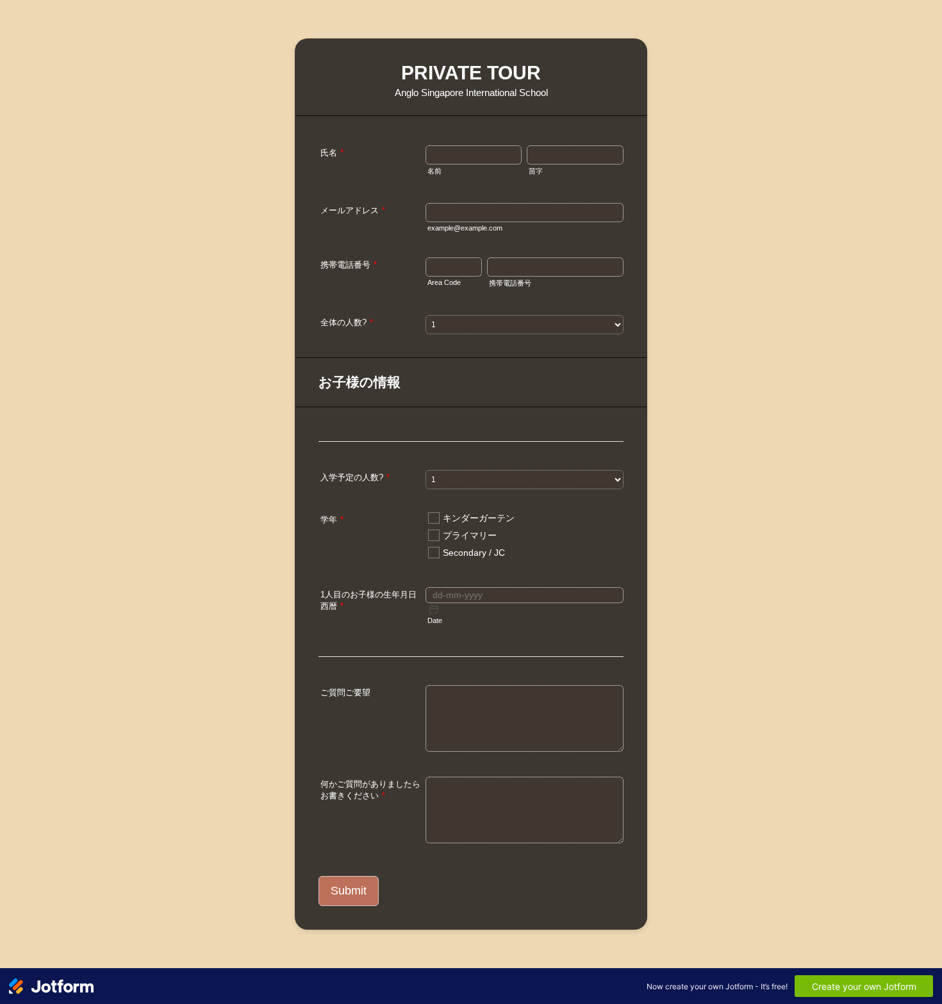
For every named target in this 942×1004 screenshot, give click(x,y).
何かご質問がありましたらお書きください (370, 789)
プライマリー (470, 535)
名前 (434, 171)
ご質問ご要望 (345, 692)
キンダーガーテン (479, 518)
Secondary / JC (474, 552)
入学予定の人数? (355, 477)
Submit (349, 890)
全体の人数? (346, 322)
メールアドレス (352, 210)
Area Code (444, 282)
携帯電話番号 (348, 265)
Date (434, 620)
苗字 (536, 171)
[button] (434, 609)
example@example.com (464, 228)
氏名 (331, 153)
